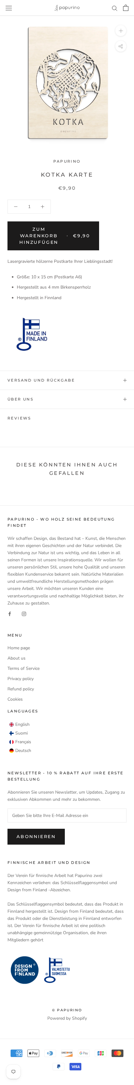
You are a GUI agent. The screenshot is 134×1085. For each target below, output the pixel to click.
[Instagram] (24, 613)
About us (16, 658)
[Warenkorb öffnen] (125, 8)
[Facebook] (9, 613)
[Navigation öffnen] (9, 8)
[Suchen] (114, 8)
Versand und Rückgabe (41, 380)
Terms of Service (23, 668)
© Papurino (67, 1010)
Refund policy (20, 689)
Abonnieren (36, 836)
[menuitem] (19, 724)
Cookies (15, 699)
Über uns (20, 399)
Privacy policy (20, 679)
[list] (20, 737)
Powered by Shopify (67, 1018)
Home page (18, 648)
